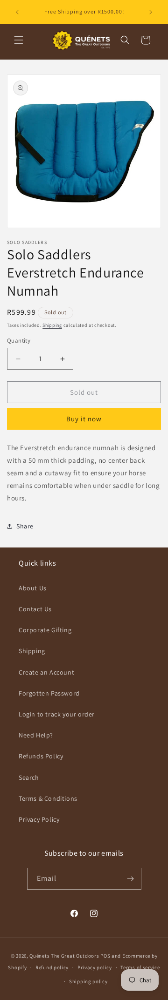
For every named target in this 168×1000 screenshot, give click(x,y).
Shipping (52, 325)
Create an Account (46, 672)
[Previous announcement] (17, 12)
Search (29, 777)
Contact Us (35, 609)
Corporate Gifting (45, 630)
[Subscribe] (130, 879)
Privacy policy (94, 967)
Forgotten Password (49, 693)
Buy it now (84, 418)
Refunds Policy (41, 756)
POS (105, 956)
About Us (33, 588)
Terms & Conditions (48, 798)
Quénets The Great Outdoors (64, 956)
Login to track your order (57, 714)
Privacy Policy (39, 819)
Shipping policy (88, 981)
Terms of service (140, 967)
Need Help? (36, 735)
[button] (18, 40)
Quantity (18, 341)
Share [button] (25, 526)
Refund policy (52, 967)
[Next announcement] (150, 12)
